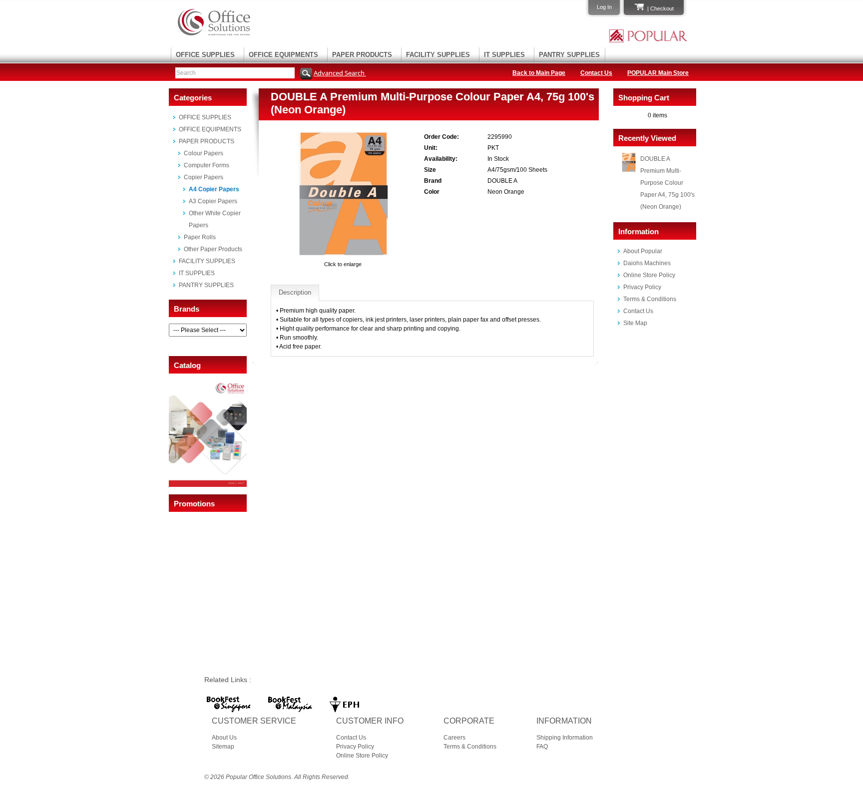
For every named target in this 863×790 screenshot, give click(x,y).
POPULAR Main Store (658, 72)
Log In (604, 7)
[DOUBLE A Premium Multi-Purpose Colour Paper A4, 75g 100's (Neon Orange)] (343, 255)
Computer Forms (206, 165)
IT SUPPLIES (504, 54)
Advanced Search (340, 72)
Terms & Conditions (649, 299)
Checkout (662, 8)
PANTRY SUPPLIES (569, 54)
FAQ (542, 746)
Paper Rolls (200, 237)
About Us (224, 737)
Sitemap (223, 746)
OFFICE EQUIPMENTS (283, 54)
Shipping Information (564, 737)
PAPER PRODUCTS (362, 54)
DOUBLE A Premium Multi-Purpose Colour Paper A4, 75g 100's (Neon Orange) (667, 182)
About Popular (642, 251)
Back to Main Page (538, 72)
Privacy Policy (642, 287)
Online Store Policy (649, 275)
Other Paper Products (213, 249)
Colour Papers (203, 153)
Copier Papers (203, 177)
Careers (454, 737)
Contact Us (596, 72)
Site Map (635, 323)
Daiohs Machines (647, 263)
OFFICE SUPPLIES (205, 54)
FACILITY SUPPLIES (438, 54)
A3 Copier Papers (213, 201)
